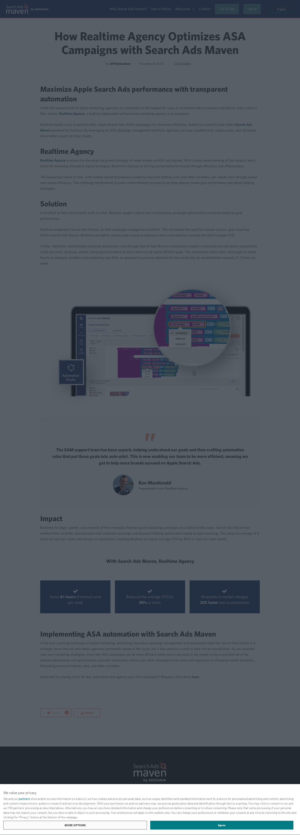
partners (24, 798)
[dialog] (150, 809)
